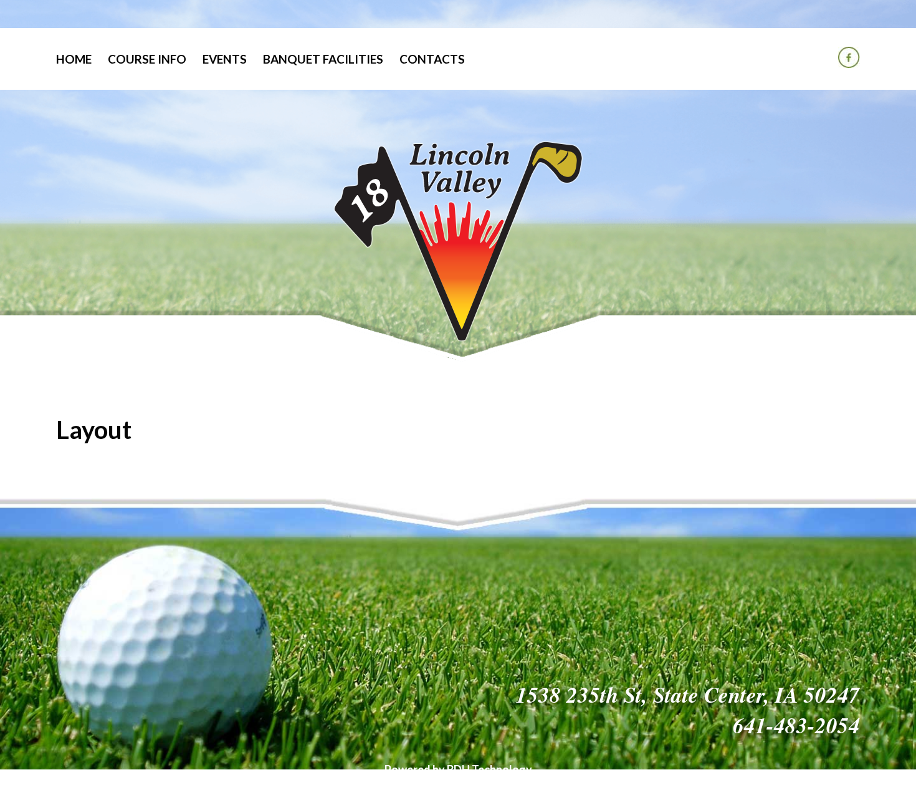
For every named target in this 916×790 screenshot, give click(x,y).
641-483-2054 (796, 725)
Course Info (147, 59)
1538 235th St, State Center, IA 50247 (688, 694)
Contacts (432, 59)
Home (74, 59)
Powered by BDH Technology (458, 769)
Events (225, 59)
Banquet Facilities (323, 59)
